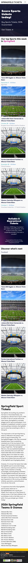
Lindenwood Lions (6, 523)
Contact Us (23, 552)
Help (1, 553)
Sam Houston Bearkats (7, 537)
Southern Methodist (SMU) (8, 541)
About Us (18, 552)
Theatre (10, 552)
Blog (4, 553)
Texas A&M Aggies (6, 543)
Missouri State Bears (7, 531)
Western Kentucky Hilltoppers (9, 545)
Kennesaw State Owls (7, 519)
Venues (13, 552)
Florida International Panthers (9, 516)
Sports (6, 552)
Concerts (2, 552)
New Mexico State (6, 533)
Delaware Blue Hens (6, 512)
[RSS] (7, 553)
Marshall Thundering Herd (8, 527)
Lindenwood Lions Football (8, 525)
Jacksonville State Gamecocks (9, 517)
